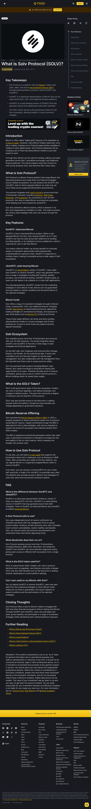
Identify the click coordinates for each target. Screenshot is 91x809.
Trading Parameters (79, 768)
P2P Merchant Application (63, 727)
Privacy (23, 744)
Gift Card (41, 742)
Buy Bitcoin (59, 771)
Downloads (24, 759)
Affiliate (76, 727)
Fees (75, 760)
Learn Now (57, 9)
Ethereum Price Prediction (63, 764)
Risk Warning (25, 754)
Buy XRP (58, 776)
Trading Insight (78, 739)
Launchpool (42, 744)
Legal (22, 739)
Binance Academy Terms (26, 799)
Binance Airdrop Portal (80, 770)
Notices (23, 757)
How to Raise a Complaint (81, 777)
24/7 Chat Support (79, 751)
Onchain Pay (59, 739)
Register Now (78, 174)
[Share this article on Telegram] (80, 23)
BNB (75, 732)
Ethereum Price (60, 755)
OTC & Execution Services (81, 734)
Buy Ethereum (60, 781)
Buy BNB (58, 774)
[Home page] (39, 3)
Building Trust (25, 747)
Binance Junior (43, 737)
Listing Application (61, 729)
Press (22, 737)
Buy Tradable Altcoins (62, 784)
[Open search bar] (72, 3)
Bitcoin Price (59, 753)
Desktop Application (27, 762)
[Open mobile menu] (87, 3)
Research (41, 754)
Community (24, 752)
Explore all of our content (44, 713)
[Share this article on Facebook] (74, 23)
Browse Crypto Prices (62, 750)
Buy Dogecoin (60, 779)
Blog (22, 749)
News (22, 734)
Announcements (25, 732)
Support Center (78, 753)
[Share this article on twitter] (68, 23)
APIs (75, 763)
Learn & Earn (59, 748)
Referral (76, 729)
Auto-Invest (42, 747)
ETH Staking (42, 749)
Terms (23, 742)
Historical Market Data (80, 737)
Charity (41, 757)
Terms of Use (7, 799)
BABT (40, 752)
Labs (57, 736)
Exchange (41, 727)
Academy (41, 739)
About (23, 727)
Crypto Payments (44, 734)
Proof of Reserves (79, 742)
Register (80, 3)
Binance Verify (78, 765)
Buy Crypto (42, 729)
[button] (87, 3)
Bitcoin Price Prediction (62, 762)
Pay (40, 732)
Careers (23, 729)
